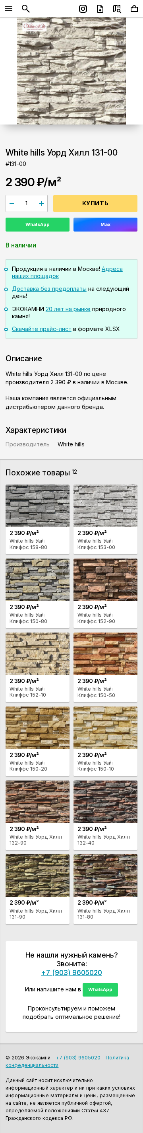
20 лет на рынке (68, 309)
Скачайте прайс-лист (42, 328)
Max (105, 224)
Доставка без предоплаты (49, 288)
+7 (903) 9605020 (71, 972)
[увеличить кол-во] (41, 203)
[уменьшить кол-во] (12, 203)
